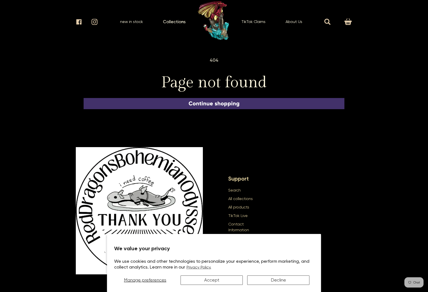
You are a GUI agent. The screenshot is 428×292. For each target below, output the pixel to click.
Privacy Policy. (198, 267)
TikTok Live (238, 215)
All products (238, 207)
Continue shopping (214, 103)
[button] (174, 22)
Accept (211, 280)
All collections (240, 198)
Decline (278, 280)
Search (234, 190)
